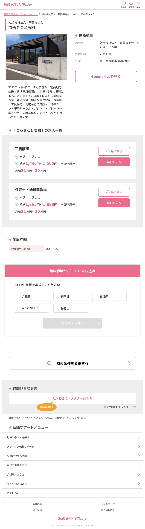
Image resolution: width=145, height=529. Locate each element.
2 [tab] (38, 76)
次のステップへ (72, 323)
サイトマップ (108, 504)
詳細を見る (114, 162)
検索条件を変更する (72, 363)
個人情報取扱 (108, 510)
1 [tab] (34, 76)
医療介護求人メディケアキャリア (21, 14)
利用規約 (37, 510)
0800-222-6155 (74, 398)
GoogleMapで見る (106, 76)
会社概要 (37, 504)
